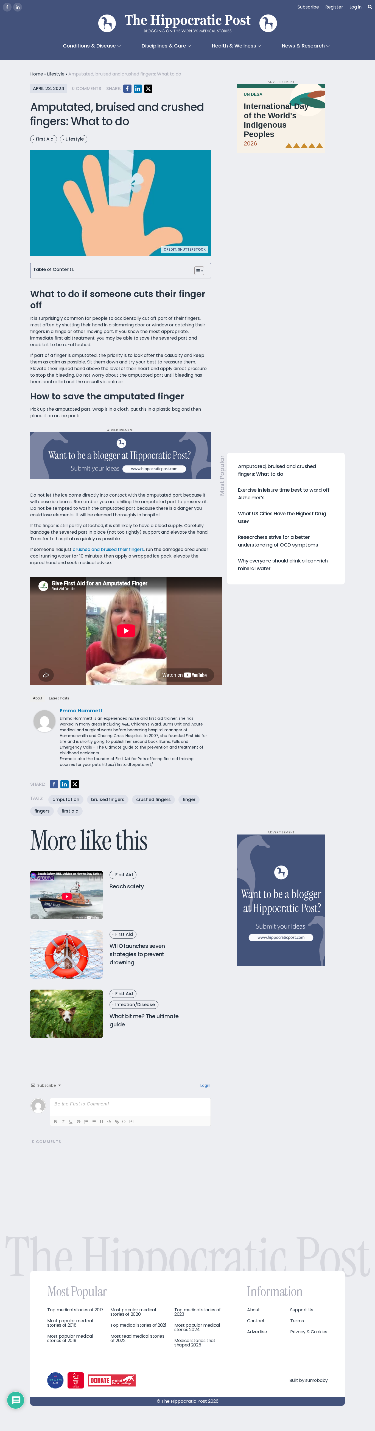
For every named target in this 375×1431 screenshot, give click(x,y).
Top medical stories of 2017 (75, 1310)
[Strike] (78, 1121)
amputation (65, 799)
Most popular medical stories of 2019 (70, 1338)
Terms (297, 1321)
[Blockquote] (101, 1121)
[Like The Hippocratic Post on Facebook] (7, 7)
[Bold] (55, 1121)
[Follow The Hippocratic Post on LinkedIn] (17, 7)
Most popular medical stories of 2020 (133, 1312)
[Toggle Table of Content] (199, 270)
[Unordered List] (94, 1121)
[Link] (117, 1121)
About (37, 698)
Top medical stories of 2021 (138, 1325)
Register (334, 7)
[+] (132, 1121)
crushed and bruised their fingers (108, 549)
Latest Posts (59, 698)
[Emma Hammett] (44, 721)
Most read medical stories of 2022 (137, 1338)
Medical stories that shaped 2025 (195, 1342)
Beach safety (127, 886)
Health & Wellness (234, 45)
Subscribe (308, 7)
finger (189, 799)
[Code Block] (109, 1121)
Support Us (301, 1310)
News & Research (303, 45)
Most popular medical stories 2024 (197, 1327)
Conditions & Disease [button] (89, 45)
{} (124, 1121)
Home (36, 74)
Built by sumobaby (308, 1380)
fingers (42, 811)
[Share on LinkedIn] (138, 89)
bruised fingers (107, 799)
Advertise (257, 1332)
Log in (355, 7)
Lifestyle (56, 74)
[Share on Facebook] (127, 89)
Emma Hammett (81, 710)
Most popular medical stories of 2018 (70, 1323)
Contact (256, 1321)
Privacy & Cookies (308, 1332)
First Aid (45, 139)
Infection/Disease (135, 1004)
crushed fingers (153, 799)
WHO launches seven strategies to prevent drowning (137, 954)
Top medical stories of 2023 (197, 1312)
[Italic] (63, 1121)
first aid (70, 811)
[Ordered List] (86, 1121)
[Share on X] (148, 89)
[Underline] (71, 1121)
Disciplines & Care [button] (164, 45)
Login (204, 1085)
